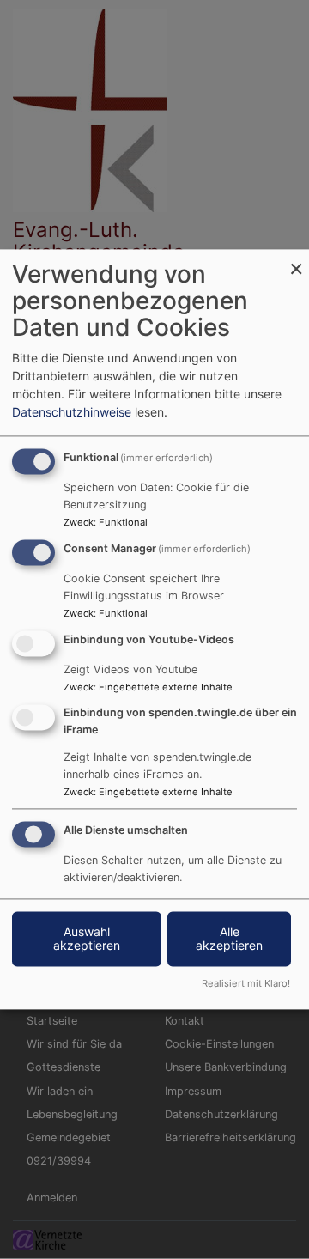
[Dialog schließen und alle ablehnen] (296, 260)
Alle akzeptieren (229, 939)
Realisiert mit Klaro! (246, 984)
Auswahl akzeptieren (86, 939)
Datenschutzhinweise (71, 412)
